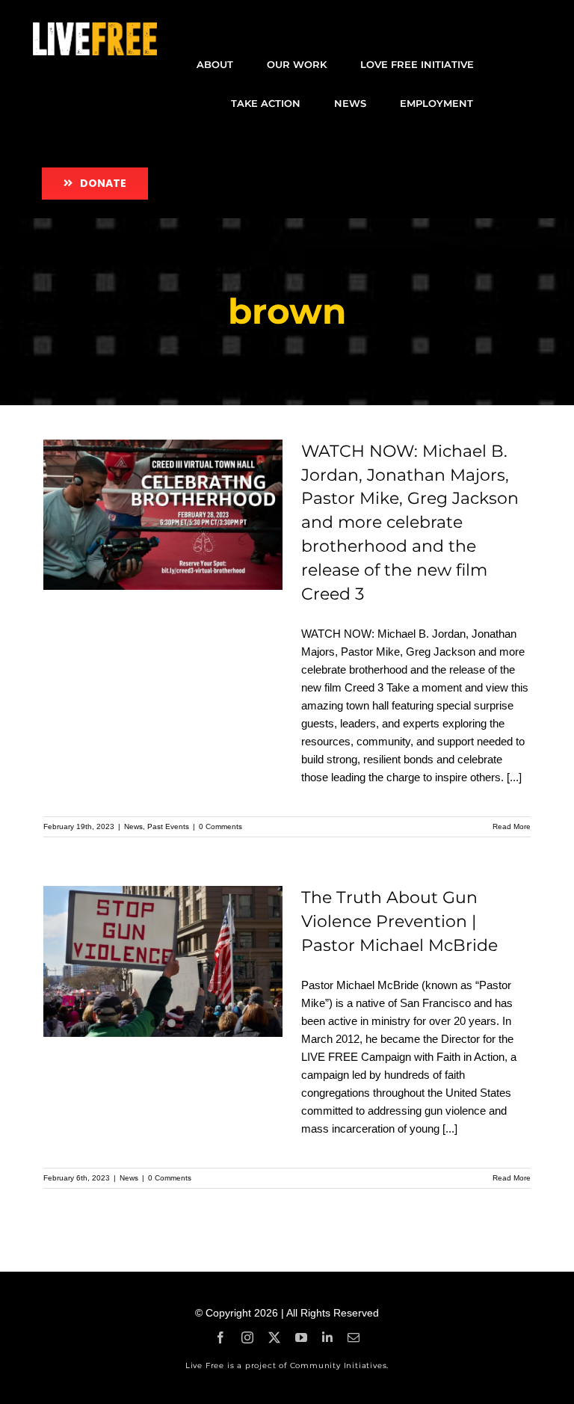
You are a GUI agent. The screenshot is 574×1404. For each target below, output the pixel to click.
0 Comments (220, 826)
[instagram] (247, 1337)
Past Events (168, 826)
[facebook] (220, 1337)
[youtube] (301, 1337)
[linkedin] (327, 1337)
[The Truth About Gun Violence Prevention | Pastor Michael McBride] (163, 961)
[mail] (353, 1337)
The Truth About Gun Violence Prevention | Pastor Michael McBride (399, 921)
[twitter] (274, 1337)
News (133, 826)
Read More (512, 826)
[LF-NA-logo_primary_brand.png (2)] (95, 28)
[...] (514, 777)
